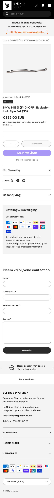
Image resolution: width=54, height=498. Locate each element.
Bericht (6, 319)
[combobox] (27, 14)
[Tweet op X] (12, 180)
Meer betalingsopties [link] (27, 159)
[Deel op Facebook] (18, 180)
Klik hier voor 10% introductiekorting (27, 32)
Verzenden (27, 350)
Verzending (26, 122)
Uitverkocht (36, 143)
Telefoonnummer (11, 305)
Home (5, 40)
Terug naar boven (27, 379)
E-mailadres (9, 292)
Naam (5, 278)
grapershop (8, 97)
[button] (43, 5)
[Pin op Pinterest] (23, 180)
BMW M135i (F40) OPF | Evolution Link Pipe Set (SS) (29, 40)
